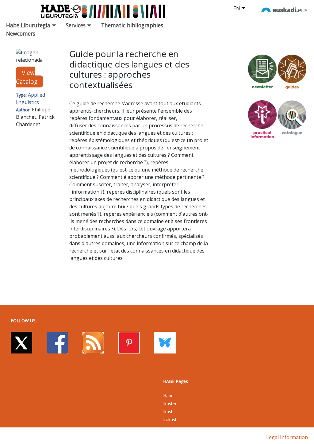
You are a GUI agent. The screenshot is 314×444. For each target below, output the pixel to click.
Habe (168, 396)
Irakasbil (171, 420)
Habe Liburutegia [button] (29, 25)
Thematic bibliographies (132, 25)
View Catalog (26, 77)
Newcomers (20, 33)
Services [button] (76, 25)
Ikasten (170, 404)
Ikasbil (169, 412)
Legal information (287, 437)
